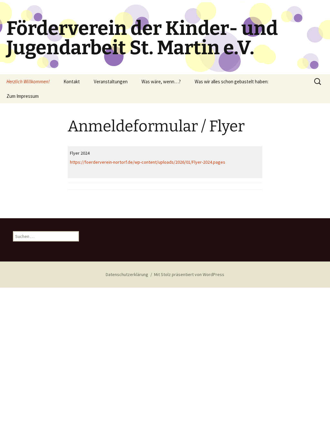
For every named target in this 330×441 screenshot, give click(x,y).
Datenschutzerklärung (127, 274)
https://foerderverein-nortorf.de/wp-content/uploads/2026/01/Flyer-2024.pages (147, 162)
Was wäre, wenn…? (161, 81)
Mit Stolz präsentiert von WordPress (189, 274)
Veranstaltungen (111, 81)
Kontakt (71, 81)
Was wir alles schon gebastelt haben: (231, 81)
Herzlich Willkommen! (28, 81)
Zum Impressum (22, 96)
